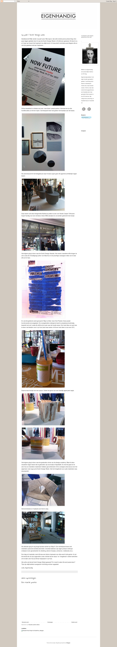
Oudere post (74, 622)
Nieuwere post (25, 622)
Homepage (50, 622)
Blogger (68, 642)
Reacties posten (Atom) (34, 624)
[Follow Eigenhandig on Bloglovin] (86, 118)
